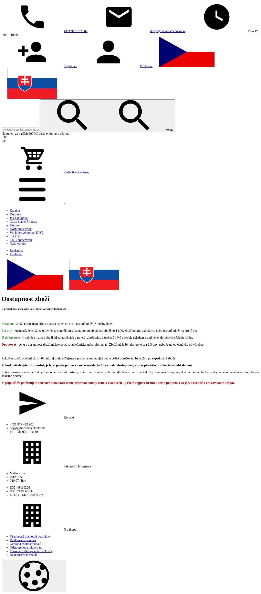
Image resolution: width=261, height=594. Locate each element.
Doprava (15, 214)
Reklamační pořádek (23, 540)
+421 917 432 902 (75, 31)
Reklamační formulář (23, 555)
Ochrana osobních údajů (25, 544)
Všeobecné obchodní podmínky (30, 536)
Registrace (70, 66)
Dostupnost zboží (21, 229)
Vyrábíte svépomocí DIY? (26, 232)
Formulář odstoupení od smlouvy (31, 551)
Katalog (15, 210)
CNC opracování (21, 240)
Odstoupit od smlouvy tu (26, 547)
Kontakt (15, 225)
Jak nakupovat (19, 218)
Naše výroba (18, 243)
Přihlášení (146, 66)
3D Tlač (15, 236)
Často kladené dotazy (23, 221)
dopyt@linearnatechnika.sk (167, 31)
